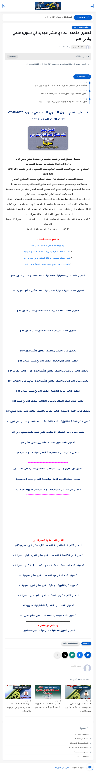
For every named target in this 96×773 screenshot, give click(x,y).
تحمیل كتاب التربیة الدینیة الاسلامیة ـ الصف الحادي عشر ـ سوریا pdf (48, 276)
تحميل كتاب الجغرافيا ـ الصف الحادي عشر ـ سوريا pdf (48, 575)
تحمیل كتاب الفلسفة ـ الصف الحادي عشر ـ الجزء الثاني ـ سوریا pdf (48, 565)
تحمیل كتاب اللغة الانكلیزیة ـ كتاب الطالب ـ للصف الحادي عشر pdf (48, 401)
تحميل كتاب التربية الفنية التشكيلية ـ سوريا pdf (48, 606)
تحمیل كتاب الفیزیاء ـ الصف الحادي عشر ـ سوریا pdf (48, 331)
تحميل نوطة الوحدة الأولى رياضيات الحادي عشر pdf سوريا (48, 479)
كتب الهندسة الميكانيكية (79, 748)
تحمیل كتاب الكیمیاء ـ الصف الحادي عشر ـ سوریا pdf (48, 351)
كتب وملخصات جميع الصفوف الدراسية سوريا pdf (47, 265)
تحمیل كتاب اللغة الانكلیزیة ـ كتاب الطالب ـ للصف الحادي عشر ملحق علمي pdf (48, 411)
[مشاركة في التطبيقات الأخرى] (57, 655)
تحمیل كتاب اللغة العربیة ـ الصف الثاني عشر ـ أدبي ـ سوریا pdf (48, 545)
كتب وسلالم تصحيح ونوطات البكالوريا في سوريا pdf (47, 258)
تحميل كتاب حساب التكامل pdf (58, 17)
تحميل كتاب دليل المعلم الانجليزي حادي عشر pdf (48, 443)
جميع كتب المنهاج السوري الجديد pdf (47, 246)
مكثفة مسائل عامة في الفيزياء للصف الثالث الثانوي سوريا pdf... (60, 86)
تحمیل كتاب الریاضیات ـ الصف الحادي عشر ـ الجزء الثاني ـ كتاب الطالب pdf (48, 381)
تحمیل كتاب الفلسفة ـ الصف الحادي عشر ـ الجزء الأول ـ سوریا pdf (48, 555)
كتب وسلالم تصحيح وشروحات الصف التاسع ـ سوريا (47, 252)
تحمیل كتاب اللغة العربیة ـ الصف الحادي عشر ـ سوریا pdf (48, 311)
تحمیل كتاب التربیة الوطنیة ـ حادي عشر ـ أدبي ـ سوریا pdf (48, 585)
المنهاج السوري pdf (81, 27)
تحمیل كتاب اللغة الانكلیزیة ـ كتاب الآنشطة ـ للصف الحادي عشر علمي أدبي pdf (48, 422)
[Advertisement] (48, 523)
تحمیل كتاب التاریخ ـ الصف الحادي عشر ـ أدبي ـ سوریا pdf (48, 596)
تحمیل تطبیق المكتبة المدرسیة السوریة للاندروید (48, 631)
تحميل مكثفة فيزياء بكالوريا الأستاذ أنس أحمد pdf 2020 (64, 94)
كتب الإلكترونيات (82, 735)
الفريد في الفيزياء (62, 768)
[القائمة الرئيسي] (92, 6)
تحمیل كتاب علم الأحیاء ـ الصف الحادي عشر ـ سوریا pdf (48, 361)
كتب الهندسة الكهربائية (79, 743)
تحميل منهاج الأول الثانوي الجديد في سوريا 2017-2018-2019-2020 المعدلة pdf (56, 64)
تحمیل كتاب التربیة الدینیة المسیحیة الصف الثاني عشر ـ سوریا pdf (48, 291)
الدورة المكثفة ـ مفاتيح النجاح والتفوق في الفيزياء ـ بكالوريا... (62, 102)
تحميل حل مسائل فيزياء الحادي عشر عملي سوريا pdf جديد (48, 490)
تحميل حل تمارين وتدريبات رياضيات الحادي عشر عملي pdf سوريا (48, 469)
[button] (80, 655)
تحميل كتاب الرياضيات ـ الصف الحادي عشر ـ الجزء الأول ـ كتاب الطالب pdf (48, 371)
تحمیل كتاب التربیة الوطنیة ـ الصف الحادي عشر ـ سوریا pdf (48, 391)
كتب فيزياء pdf (83, 756)
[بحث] (4, 6)
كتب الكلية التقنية (82, 739)
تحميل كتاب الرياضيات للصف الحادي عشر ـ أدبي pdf (48, 616)
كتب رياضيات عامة (81, 752)
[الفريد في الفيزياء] (48, 6)
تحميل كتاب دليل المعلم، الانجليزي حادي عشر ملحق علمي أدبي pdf (48, 432)
